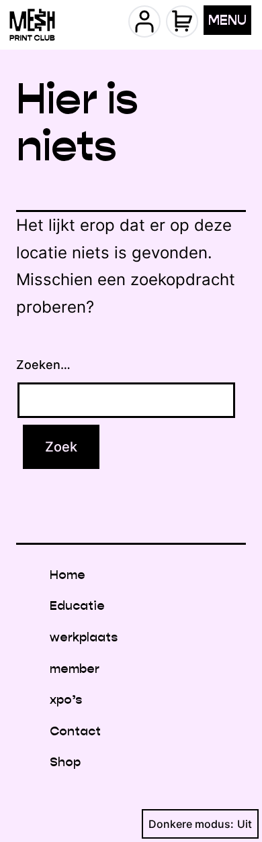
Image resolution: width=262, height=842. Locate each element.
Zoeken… (43, 365)
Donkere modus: (191, 824)
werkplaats (84, 637)
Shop (65, 762)
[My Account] (144, 21)
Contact (75, 731)
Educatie (77, 605)
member (74, 668)
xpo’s (66, 699)
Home (67, 574)
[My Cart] (182, 21)
